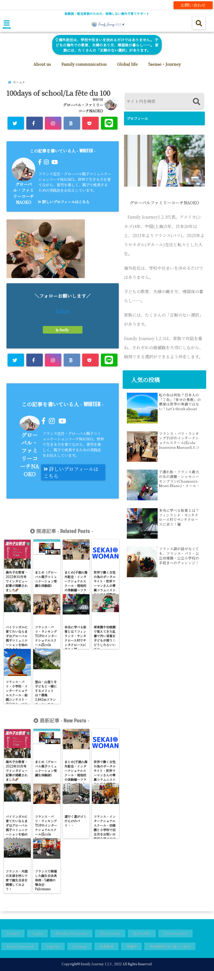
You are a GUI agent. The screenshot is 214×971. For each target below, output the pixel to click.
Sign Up (53, 946)
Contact (13, 933)
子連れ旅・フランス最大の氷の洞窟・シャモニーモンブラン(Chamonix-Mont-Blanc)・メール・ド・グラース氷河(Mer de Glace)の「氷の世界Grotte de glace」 (179, 479)
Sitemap (80, 946)
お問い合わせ (193, 5)
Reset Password (20, 946)
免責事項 (106, 946)
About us (42, 64)
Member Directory (71, 933)
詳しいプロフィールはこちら (65, 201)
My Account (110, 933)
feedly (64, 330)
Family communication (84, 64)
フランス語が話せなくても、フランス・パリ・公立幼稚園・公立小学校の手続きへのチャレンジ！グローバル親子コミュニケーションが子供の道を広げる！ (179, 555)
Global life (127, 64)
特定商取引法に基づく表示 (170, 946)
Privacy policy (175, 933)
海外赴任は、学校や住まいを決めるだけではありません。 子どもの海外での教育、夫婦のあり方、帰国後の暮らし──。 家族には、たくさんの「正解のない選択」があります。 (107, 45)
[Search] (196, 102)
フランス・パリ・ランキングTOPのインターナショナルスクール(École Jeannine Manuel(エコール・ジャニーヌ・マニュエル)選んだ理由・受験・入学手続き (179, 440)
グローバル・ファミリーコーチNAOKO (23, 193)
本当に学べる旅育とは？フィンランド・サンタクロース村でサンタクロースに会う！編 (179, 517)
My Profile (142, 933)
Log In (37, 933)
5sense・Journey (164, 64)
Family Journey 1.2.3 (96, 964)
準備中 (131, 946)
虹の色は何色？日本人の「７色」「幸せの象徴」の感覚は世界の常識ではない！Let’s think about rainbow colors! (180, 402)
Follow (62, 311)
